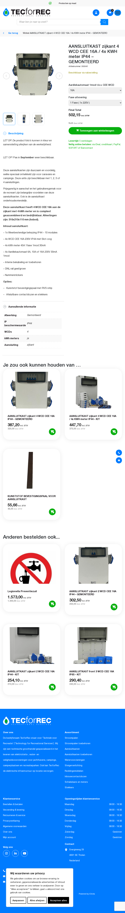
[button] (59, 75)
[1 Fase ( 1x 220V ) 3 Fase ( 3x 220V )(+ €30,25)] (95, 103)
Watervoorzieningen (75, 760)
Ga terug (13, 33)
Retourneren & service (14, 815)
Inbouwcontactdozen (76, 776)
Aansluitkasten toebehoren (78, 754)
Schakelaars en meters (76, 782)
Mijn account (9, 837)
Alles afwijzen (37, 900)
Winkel (26, 33)
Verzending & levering (13, 810)
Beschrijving (15, 133)
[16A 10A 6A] (95, 90)
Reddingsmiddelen (74, 771)
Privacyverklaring (11, 821)
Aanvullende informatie (22, 307)
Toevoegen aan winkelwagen (96, 131)
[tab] (33, 216)
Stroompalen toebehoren (77, 743)
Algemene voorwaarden (15, 826)
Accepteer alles (58, 900)
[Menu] (117, 12)
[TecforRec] (26, 12)
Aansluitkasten (72, 749)
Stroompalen (71, 738)
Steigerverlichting (73, 765)
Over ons (7, 832)
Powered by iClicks (87, 894)
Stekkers (69, 787)
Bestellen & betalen (13, 804)
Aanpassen (18, 900)
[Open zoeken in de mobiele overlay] (62, 22)
